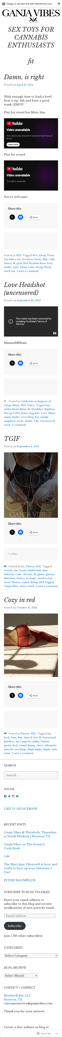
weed (7, 424)
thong (39, 267)
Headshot (37, 409)
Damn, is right (24, 77)
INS (17, 413)
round (25, 582)
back (7, 737)
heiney (21, 578)
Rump (34, 582)
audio (7, 409)
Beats (15, 409)
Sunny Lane (27, 267)
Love (44, 413)
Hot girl (9, 413)
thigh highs (34, 749)
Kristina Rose (37, 263)
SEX (18, 255)
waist (7, 753)
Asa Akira (10, 259)
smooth (8, 749)
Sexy (50, 263)
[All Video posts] (5, 401)
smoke (44, 417)
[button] (31, 645)
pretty (7, 745)
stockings (20, 749)
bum (13, 737)
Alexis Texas (46, 255)
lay (17, 741)
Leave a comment (28, 271)
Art (22, 566)
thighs (46, 749)
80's (35, 255)
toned (30, 586)
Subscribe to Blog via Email (27, 892)
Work (47, 267)
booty (37, 259)
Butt (45, 259)
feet (35, 737)
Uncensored (47, 421)
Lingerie (26, 741)
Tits (36, 421)
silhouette (50, 745)
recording (27, 417)
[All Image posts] (5, 566)
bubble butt (34, 570)
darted (28, 737)
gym (19, 263)
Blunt (23, 409)
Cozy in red (19, 600)
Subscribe (15, 926)
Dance (8, 263)
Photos (30, 566)
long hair (34, 413)
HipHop (49, 409)
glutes (40, 574)
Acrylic (8, 570)
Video (30, 405)
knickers (9, 741)
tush (54, 749)
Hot (25, 263)
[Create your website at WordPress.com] (31, 3)
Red (15, 745)
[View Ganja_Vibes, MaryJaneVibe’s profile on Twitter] (9, 796)
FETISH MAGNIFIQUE (20, 880)
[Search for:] (31, 775)
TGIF (12, 438)
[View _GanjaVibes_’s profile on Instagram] (13, 796)
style (16, 267)
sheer (40, 745)
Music (16, 405)
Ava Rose (27, 259)
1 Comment (19, 424)
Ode (7, 856)
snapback (9, 421)
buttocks (9, 574)
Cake (52, 259)
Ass (19, 259)
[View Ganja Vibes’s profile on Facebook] (5, 796)
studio (8, 267)
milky (35, 741)
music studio (12, 417)
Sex (37, 417)
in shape (31, 578)
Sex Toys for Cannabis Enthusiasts (31, 37)
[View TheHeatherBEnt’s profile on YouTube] (17, 796)
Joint (24, 413)
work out (9, 271)
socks (20, 421)
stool (23, 586)
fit (14, 263)
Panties (45, 741)
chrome (27, 574)
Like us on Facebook (20, 808)
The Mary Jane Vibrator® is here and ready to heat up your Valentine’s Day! (30, 868)
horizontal (49, 737)
